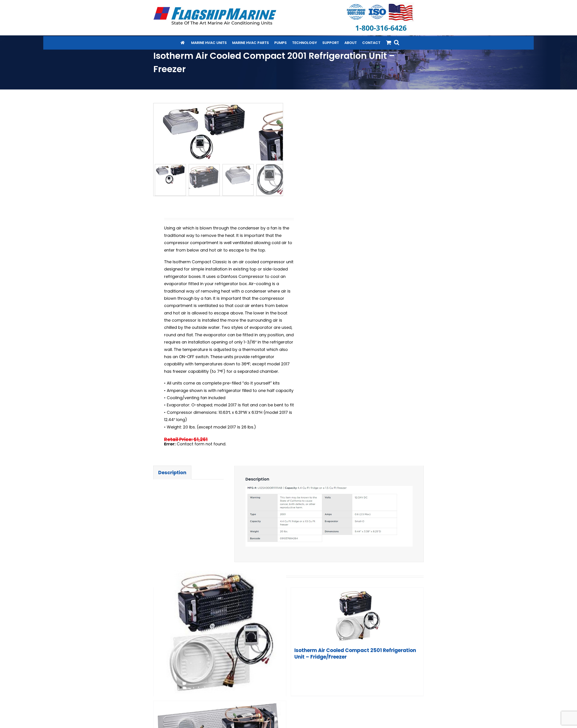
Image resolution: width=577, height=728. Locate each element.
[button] (396, 42)
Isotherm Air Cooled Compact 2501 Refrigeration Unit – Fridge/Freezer (355, 653)
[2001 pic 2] (203, 131)
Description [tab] (172, 472)
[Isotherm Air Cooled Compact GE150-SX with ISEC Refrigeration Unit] (219, 632)
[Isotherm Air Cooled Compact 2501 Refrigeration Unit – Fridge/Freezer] (357, 616)
